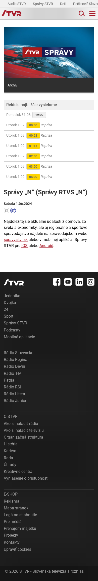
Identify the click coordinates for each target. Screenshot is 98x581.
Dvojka (10, 302)
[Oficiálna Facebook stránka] (57, 282)
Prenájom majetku (20, 528)
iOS (24, 245)
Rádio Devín (14, 366)
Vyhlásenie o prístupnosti (26, 478)
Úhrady (10, 464)
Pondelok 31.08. (24, 115)
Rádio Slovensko (18, 352)
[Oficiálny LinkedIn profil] (79, 282)
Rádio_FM (13, 373)
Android (46, 245)
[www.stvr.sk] (14, 282)
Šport (8, 316)
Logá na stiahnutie (20, 514)
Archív (12, 85)
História (11, 444)
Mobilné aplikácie (19, 336)
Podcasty (12, 330)
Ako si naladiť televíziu (24, 430)
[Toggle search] (81, 13)
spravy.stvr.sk (16, 239)
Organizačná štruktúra (23, 437)
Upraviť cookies (17, 549)
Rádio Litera (14, 393)
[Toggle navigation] (92, 13)
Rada (8, 457)
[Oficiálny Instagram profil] (91, 282)
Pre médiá (13, 521)
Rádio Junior (15, 400)
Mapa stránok (16, 508)
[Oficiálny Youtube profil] (68, 282)
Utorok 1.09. (29, 125)
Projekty (11, 535)
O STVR (11, 416)
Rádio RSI (12, 387)
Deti (63, 4)
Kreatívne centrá (18, 471)
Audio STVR (17, 4)
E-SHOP (11, 494)
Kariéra (10, 450)
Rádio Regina (15, 359)
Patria (9, 380)
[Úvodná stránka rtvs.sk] (11, 13)
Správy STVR (43, 4)
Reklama (11, 501)
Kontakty (12, 542)
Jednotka (12, 295)
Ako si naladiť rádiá (21, 423)
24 (6, 309)
